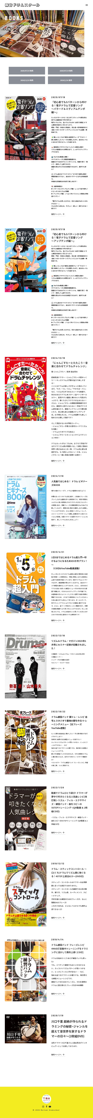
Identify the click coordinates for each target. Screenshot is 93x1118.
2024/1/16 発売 (66, 80)
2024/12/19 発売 (26, 80)
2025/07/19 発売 (26, 70)
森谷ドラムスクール (22, 5)
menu (86, 5)
